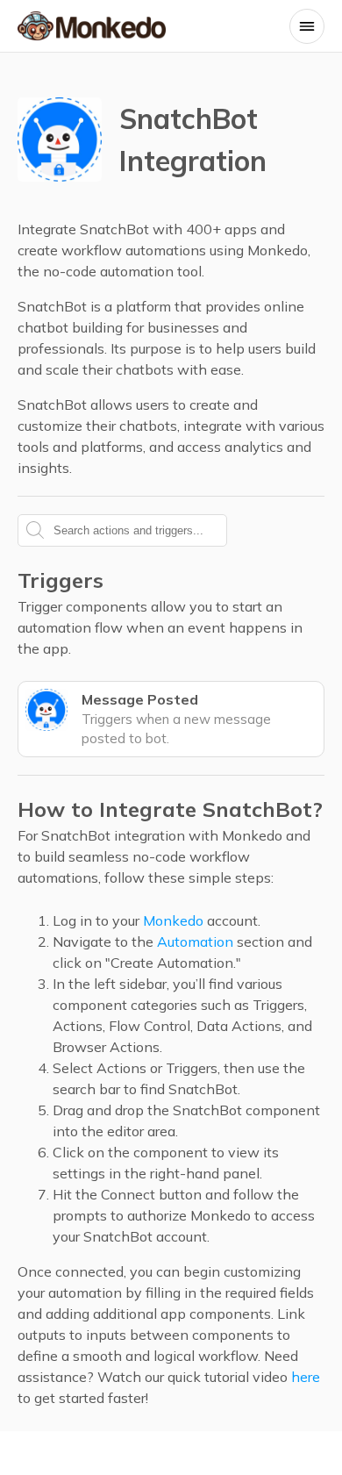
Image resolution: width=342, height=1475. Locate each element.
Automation (195, 941)
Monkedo (173, 920)
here (305, 1376)
